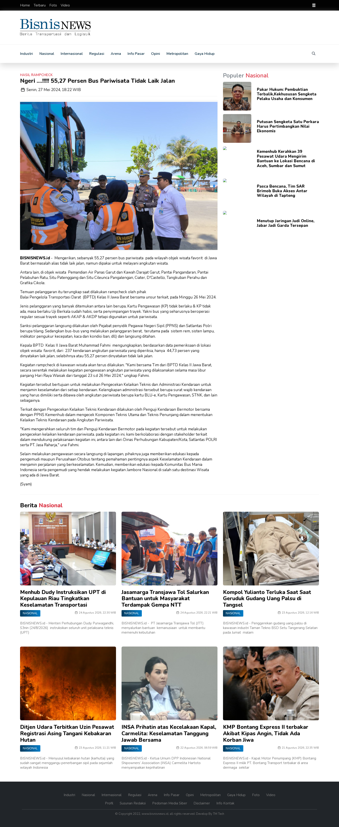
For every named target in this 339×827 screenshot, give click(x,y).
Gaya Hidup (204, 53)
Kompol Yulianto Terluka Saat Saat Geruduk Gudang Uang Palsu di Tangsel (267, 598)
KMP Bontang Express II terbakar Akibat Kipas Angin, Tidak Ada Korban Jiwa (265, 733)
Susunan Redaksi (133, 803)
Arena (116, 53)
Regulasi (96, 53)
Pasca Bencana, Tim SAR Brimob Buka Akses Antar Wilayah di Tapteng (282, 191)
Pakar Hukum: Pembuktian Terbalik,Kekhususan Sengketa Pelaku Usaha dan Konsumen (286, 94)
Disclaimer (202, 803)
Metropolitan (177, 53)
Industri (26, 53)
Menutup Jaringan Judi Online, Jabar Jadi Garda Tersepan (285, 223)
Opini (155, 53)
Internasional (72, 53)
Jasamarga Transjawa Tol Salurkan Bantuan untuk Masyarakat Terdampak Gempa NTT (165, 598)
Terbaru (40, 5)
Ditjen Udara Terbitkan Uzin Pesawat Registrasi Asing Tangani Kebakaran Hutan (67, 733)
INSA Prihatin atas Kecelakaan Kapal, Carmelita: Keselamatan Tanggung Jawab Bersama (169, 733)
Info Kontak (225, 803)
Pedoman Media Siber (170, 803)
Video (65, 5)
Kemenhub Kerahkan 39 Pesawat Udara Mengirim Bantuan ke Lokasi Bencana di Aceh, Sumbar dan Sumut (286, 158)
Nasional (46, 53)
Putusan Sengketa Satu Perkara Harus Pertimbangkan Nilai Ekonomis (288, 126)
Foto (53, 5)
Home (25, 5)
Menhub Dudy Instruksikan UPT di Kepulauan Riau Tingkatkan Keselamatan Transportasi (63, 598)
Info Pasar (136, 53)
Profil (109, 803)
